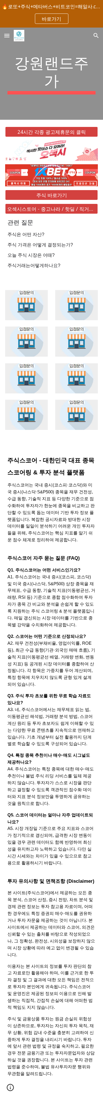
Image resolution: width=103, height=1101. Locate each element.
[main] (51, 74)
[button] (7, 35)
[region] (51, 14)
